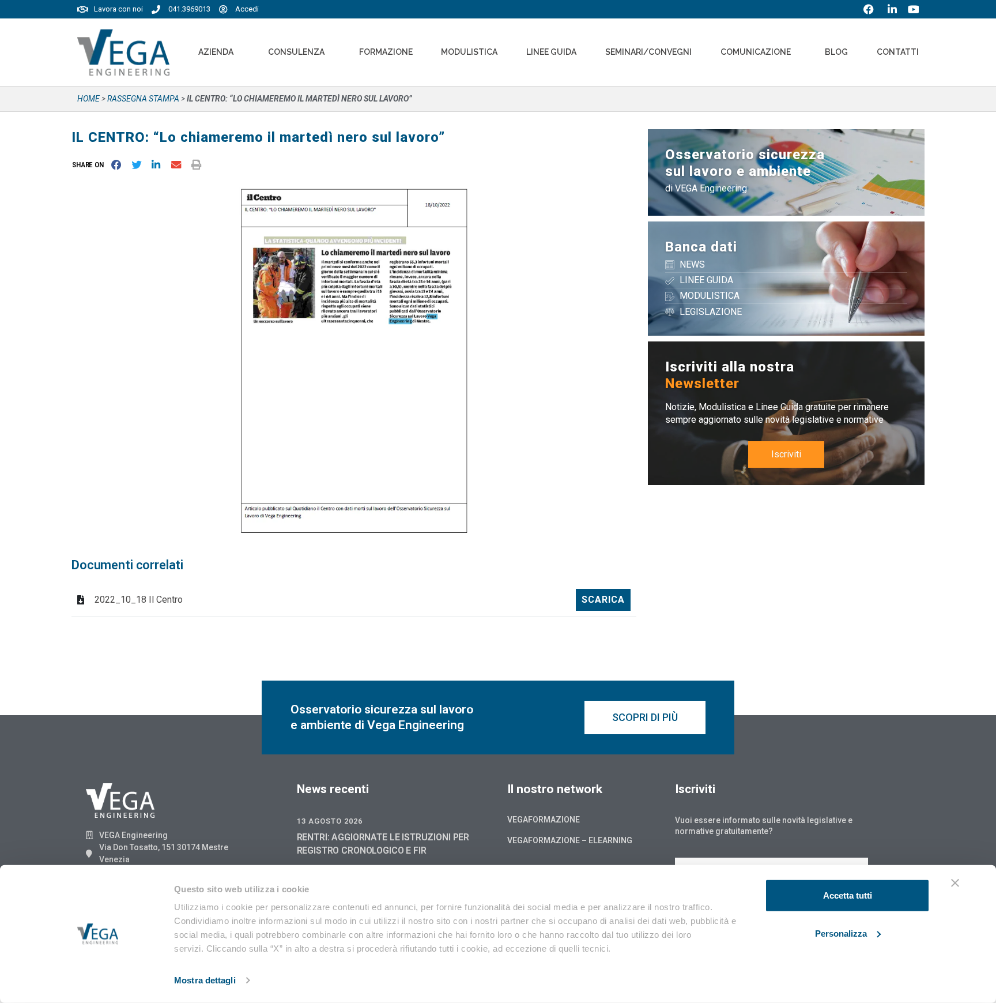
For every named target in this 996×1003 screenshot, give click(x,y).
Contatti (898, 52)
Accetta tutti (847, 895)
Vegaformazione (543, 819)
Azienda (215, 52)
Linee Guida (551, 52)
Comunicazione (755, 52)
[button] (90, 165)
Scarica (603, 599)
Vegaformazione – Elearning (569, 840)
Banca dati (701, 247)
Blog (836, 52)
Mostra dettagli (205, 980)
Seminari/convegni (648, 52)
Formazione (386, 52)
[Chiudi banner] (955, 883)
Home (88, 98)
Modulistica (469, 52)
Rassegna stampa (143, 98)
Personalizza (841, 933)
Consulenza (296, 52)
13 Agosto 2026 (330, 821)
